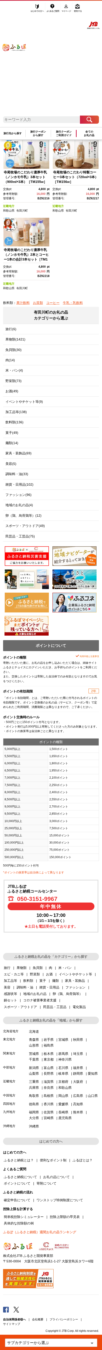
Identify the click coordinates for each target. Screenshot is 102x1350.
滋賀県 (49, 1082)
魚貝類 (38, 968)
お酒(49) (11, 391)
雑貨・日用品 (49, 987)
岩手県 (49, 1040)
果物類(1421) (15, 339)
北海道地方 (11, 1031)
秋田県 (78, 1040)
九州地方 (9, 1112)
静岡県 (78, 1073)
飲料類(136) (14, 422)
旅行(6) (10, 329)
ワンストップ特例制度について (60, 1200)
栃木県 (49, 1054)
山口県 (93, 1096)
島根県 (49, 1096)
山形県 (34, 1045)
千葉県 (34, 1059)
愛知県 (93, 1073)
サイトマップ (11, 1324)
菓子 (42, 981)
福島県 (49, 1045)
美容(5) (10, 464)
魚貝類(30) (13, 350)
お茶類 (38, 303)
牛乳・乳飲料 (73, 303)
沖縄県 (34, 1126)
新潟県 (34, 1068)
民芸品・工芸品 (54, 1007)
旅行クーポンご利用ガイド (64, 133)
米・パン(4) (14, 370)
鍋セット (10, 1000)
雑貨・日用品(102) (19, 484)
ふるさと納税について (20, 1177)
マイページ (66, 9)
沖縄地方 (9, 1126)
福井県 (78, 1068)
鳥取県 (34, 1096)
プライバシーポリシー (64, 1319)
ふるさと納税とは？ (19, 1160)
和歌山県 (8, 210)
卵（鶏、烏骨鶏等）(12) (23, 515)
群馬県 (63, 1054)
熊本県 (78, 1112)
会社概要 (37, 1319)
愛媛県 (63, 1104)
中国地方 (9, 1095)
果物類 (22, 968)
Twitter (16, 1309)
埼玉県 (78, 1054)
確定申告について (17, 1200)
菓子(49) (11, 433)
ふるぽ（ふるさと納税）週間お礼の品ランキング (39, 1232)
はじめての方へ (37, 9)
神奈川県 (65, 1059)
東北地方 (9, 1039)
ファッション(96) (18, 495)
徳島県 (34, 1104)
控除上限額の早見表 (65, 1217)
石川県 (63, 1068)
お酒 (49, 974)
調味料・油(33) (16, 474)
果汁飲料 (23, 303)
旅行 (7, 968)
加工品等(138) (16, 412)
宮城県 (63, 1040)
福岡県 (34, 1112)
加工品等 (10, 981)
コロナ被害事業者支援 (39, 1000)
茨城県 (34, 1054)
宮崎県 (49, 1118)
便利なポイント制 (53, 1160)
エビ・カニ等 (14, 974)
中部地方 (9, 1067)
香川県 (49, 1104)
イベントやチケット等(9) (24, 402)
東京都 (49, 1059)
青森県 (34, 1040)
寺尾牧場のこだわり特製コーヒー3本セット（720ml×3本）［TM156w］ (75, 176)
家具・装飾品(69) (18, 453)
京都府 (63, 1082)
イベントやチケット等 (75, 974)
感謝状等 (10, 994)
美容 (7, 987)
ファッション (75, 987)
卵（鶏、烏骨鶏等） (68, 994)
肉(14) (10, 360)
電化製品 (79, 1007)
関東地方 (9, 1053)
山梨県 (34, 1073)
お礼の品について (56, 1177)
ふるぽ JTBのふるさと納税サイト (17, 60)
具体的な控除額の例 (19, 1223)
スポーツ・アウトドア (20, 1007)
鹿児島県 (65, 1118)
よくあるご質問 (53, 9)
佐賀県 (49, 1112)
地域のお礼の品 (34, 994)
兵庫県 (34, 1088)
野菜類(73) (13, 381)
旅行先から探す (13, 133)
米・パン (65, 968)
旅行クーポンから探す (38, 133)
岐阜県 (63, 1073)
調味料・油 (25, 987)
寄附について (46, 1183)
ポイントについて (17, 1183)
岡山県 (63, 1096)
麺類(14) (11, 443)
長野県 (49, 1073)
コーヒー (53, 303)
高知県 (78, 1104)
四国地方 (9, 1104)
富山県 (49, 1068)
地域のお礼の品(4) (19, 505)
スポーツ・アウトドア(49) (25, 526)
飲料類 (28, 981)
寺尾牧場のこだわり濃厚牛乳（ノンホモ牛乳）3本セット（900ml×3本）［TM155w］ (25, 176)
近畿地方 (8, 206)
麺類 (55, 981)
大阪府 (78, 1082)
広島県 (78, 1096)
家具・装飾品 (75, 981)
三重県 (34, 1082)
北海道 (34, 1031)
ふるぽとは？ (83, 1160)
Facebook (6, 1309)
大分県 (34, 1118)
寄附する (78, 9)
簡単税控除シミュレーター (24, 1217)
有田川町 (22, 210)
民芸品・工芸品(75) (20, 536)
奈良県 (49, 1088)
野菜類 (35, 974)
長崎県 (63, 1112)
